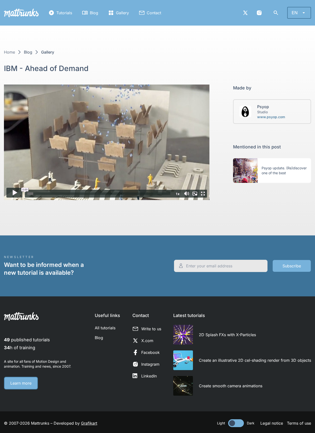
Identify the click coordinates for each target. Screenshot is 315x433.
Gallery (122, 12)
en (295, 12)
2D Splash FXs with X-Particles (227, 334)
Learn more (21, 383)
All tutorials (105, 327)
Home (9, 52)
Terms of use (299, 423)
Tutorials (64, 12)
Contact (154, 12)
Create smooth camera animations (230, 385)
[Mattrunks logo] (21, 13)
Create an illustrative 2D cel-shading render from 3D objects (255, 360)
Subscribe (292, 265)
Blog (94, 12)
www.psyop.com (271, 117)
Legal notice (271, 423)
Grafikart (89, 423)
